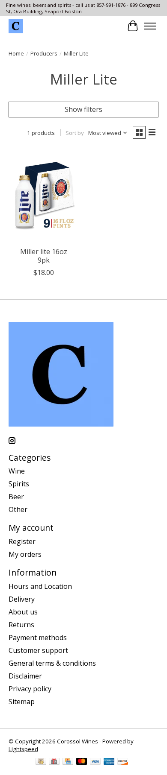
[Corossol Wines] (16, 26)
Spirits (19, 483)
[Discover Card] (122, 762)
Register (22, 541)
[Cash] (41, 762)
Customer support (38, 650)
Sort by (75, 133)
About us (23, 612)
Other (18, 509)
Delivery (22, 599)
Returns (21, 624)
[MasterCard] (81, 762)
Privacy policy (30, 688)
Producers (43, 53)
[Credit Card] (68, 762)
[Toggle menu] (149, 26)
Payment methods (38, 637)
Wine (17, 471)
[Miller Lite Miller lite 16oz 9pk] (44, 196)
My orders (25, 554)
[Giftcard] (54, 762)
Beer (16, 496)
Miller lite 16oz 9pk (43, 255)
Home (16, 53)
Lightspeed (23, 749)
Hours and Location (40, 586)
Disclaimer (25, 676)
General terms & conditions (52, 663)
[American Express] (109, 762)
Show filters (83, 109)
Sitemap (22, 701)
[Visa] (95, 762)
